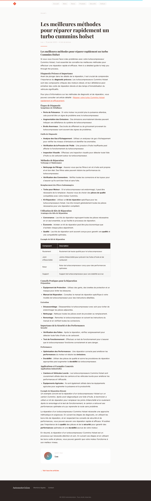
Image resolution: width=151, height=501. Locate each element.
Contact (51, 488)
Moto (65, 4)
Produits (82, 4)
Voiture (102, 4)
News (73, 4)
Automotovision (21, 487)
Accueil (56, 4)
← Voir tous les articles (50, 470)
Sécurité (93, 4)
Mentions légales (39, 488)
